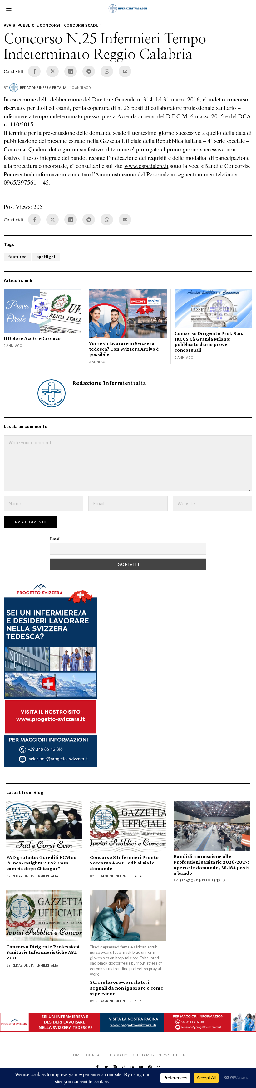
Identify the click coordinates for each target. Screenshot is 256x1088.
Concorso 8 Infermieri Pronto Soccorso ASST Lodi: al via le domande (124, 862)
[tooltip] (34, 71)
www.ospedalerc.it (146, 166)
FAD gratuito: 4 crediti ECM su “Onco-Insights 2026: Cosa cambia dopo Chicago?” (41, 862)
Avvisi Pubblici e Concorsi (32, 25)
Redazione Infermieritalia (43, 88)
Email (55, 539)
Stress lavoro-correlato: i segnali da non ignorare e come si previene (126, 987)
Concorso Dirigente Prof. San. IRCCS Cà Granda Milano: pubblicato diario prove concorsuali (209, 341)
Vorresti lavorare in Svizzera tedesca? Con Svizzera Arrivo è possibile (124, 349)
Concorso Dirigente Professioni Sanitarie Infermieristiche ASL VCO (42, 952)
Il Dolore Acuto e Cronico (32, 338)
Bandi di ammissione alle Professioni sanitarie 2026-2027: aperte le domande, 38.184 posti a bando (211, 865)
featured (17, 256)
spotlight (46, 256)
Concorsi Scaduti (83, 25)
